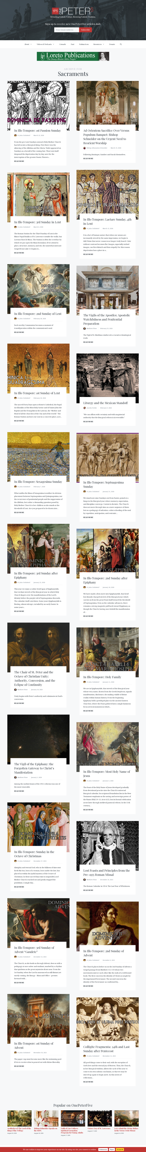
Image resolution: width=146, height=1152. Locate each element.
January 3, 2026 (108, 781)
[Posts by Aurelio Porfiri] (85, 408)
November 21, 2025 (109, 1056)
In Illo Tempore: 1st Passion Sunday (37, 130)
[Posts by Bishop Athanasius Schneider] (85, 148)
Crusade (62, 44)
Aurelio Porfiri (92, 408)
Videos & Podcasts (44, 44)
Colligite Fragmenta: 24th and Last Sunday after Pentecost (106, 1049)
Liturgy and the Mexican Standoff (105, 403)
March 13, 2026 (108, 228)
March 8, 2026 (38, 227)
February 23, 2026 (106, 328)
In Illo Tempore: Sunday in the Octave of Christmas (34, 854)
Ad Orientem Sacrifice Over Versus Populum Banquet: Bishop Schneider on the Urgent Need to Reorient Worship (106, 136)
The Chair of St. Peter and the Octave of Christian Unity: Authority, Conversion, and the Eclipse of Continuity (34, 678)
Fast (72, 44)
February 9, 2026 (106, 408)
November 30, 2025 (40, 1053)
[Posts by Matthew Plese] (85, 328)
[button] (120, 44)
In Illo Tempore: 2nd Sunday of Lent (37, 314)
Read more (19, 161)
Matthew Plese (92, 328)
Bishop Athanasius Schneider (97, 148)
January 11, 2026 (108, 682)
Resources (97, 44)
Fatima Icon (83, 44)
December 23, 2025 (106, 880)
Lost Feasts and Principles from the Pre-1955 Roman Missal (106, 872)
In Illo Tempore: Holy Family (102, 677)
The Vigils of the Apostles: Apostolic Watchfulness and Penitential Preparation (106, 319)
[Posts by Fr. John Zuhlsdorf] (15, 135)
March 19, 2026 (116, 148)
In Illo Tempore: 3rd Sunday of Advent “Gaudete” (34, 950)
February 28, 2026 (40, 319)
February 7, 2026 (39, 487)
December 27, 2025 (40, 861)
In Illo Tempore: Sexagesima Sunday (38, 482)
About (26, 44)
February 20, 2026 (40, 398)
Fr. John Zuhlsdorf (23, 135)
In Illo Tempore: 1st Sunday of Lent (37, 393)
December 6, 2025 (109, 960)
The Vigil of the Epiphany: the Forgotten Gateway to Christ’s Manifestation (34, 768)
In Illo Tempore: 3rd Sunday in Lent (37, 222)
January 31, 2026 (108, 491)
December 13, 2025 (40, 957)
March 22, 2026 (39, 135)
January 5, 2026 (36, 777)
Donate (112, 44)
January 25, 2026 (39, 582)
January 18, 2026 (108, 587)
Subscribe (85, 30)
